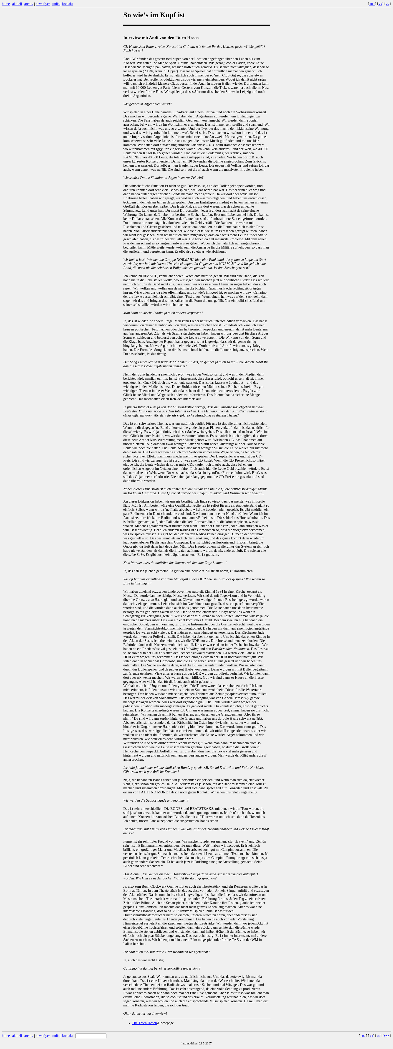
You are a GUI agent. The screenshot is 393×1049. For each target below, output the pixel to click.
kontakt (67, 4)
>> (387, 4)
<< (380, 4)
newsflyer (43, 4)
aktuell (17, 4)
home (6, 4)
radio (56, 4)
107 (372, 4)
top (386, 1036)
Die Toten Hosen (144, 1023)
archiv (28, 4)
